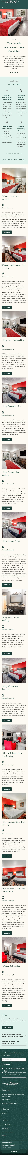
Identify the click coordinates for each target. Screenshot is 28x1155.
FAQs (4, 1015)
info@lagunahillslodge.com (9, 1103)
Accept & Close (6, 1147)
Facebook (4, 1113)
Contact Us (6, 1090)
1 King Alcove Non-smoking (10, 688)
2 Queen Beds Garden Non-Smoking (14, 266)
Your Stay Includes (14, 84)
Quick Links (6, 1124)
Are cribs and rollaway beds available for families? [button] (10, 1042)
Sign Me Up (7, 1064)
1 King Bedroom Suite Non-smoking (14, 823)
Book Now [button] (8, 233)
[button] (4, 180)
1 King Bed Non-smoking (13, 340)
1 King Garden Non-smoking (11, 473)
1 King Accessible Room (12, 406)
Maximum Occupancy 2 (8, 349)
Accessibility (5, 1128)
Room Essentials (14, 81)
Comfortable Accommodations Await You (14, 47)
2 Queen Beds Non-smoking (10, 197)
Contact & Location (7, 1132)
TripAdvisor (5, 1120)
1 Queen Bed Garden (11, 966)
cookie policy (12, 1145)
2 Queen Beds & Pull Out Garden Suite (13, 890)
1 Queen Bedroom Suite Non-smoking (12, 754)
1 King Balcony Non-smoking (11, 619)
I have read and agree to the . (14, 1069)
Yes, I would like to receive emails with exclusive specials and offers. (15, 1074)
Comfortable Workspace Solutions (21, 97)
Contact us (7, 1028)
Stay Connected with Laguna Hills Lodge (12, 1054)
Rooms (14, 39)
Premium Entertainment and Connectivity (7, 97)
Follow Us (5, 1109)
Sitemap (4, 1135)
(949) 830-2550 (6, 1100)
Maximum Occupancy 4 (8, 208)
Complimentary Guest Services (7, 128)
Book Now (14, 1151)
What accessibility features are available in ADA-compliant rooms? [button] (12, 1035)
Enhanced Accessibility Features (21, 129)
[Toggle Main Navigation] (6, 7)
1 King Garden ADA (11, 541)
